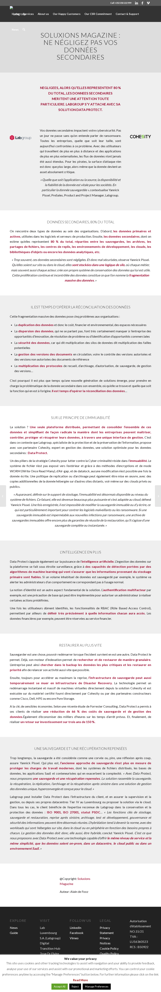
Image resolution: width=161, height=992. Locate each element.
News (14, 927)
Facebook (76, 933)
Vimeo (74, 938)
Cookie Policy (109, 948)
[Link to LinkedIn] (136, 3)
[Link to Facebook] (142, 3)
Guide (14, 933)
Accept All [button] (59, 986)
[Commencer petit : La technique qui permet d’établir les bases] (3, 496)
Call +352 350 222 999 (120, 3)
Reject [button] (75, 986)
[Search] (24, 29)
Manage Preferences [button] (96, 986)
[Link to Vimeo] (148, 3)
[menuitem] (15, 14)
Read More (80, 980)
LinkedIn (75, 927)
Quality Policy (109, 953)
